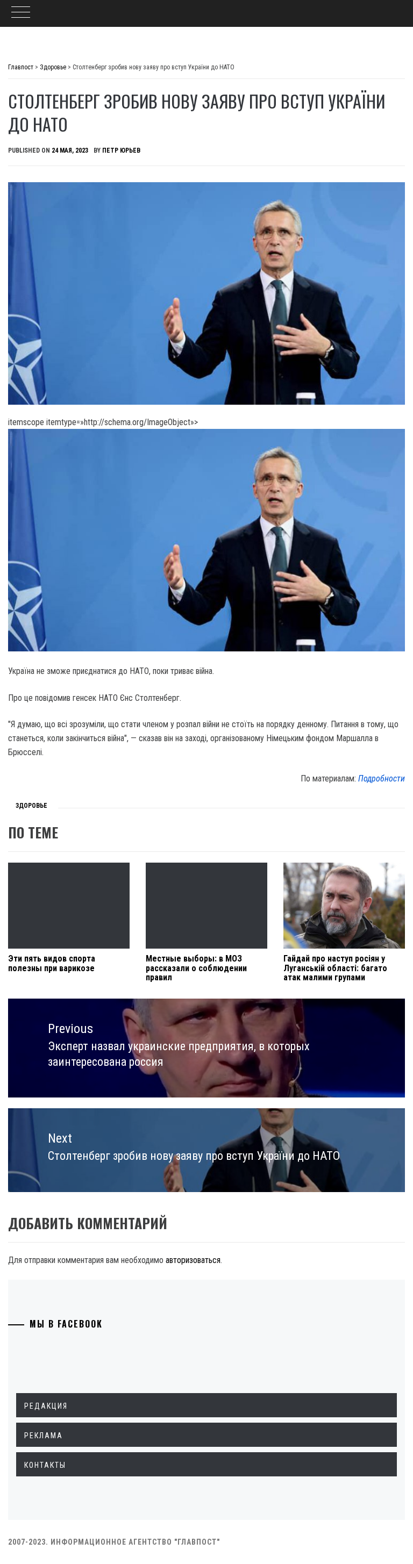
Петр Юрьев (121, 150)
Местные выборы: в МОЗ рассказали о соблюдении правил (196, 967)
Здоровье (31, 805)
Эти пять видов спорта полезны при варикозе (51, 963)
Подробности (381, 778)
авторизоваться (193, 1260)
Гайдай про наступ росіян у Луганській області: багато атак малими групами (335, 967)
